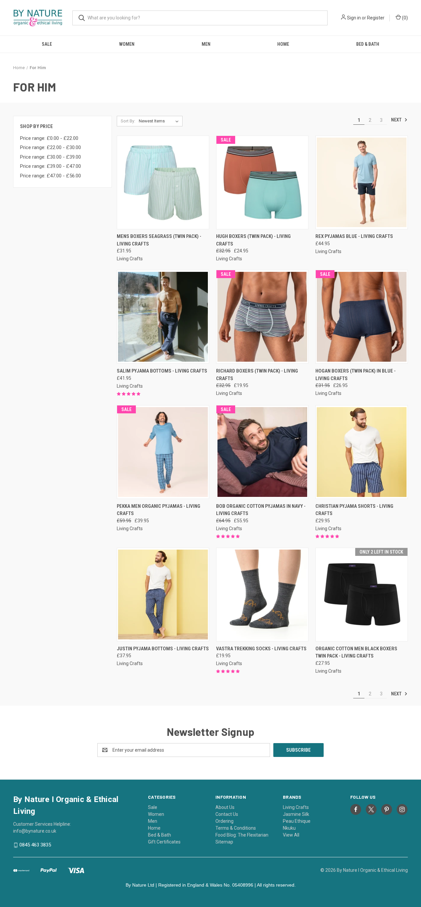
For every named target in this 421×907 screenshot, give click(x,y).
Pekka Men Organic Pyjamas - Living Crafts (158, 510)
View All (291, 835)
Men (206, 44)
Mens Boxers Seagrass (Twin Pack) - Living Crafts (159, 240)
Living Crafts (296, 807)
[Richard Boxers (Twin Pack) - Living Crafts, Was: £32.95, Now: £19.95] (262, 316)
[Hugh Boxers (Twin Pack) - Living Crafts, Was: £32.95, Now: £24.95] (262, 182)
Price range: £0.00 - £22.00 (49, 138)
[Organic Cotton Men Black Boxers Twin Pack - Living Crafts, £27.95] (362, 594)
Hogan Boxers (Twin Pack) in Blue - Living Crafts (355, 374)
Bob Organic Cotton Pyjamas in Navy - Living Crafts (261, 510)
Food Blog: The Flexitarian (241, 835)
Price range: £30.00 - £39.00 (50, 157)
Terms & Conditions (235, 828)
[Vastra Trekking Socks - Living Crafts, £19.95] (262, 594)
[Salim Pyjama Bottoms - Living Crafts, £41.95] (163, 316)
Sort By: (128, 120)
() (404, 17)
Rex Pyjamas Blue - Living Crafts (354, 236)
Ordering (224, 821)
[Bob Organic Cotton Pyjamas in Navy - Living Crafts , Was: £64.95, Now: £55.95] (262, 452)
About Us (225, 807)
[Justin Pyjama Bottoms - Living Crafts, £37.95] (163, 594)
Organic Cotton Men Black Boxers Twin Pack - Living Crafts (356, 652)
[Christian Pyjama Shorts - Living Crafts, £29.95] (362, 452)
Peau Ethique (296, 821)
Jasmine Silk (296, 814)
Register (375, 17)
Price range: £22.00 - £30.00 (50, 147)
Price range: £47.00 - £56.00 (50, 176)
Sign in (354, 17)
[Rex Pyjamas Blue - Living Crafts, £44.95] (362, 182)
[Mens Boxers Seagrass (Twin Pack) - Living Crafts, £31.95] (163, 182)
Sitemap (224, 841)
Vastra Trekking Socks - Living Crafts (261, 649)
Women (127, 44)
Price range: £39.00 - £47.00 (50, 166)
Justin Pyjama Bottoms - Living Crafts (163, 649)
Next (397, 119)
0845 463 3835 (35, 845)
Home (283, 44)
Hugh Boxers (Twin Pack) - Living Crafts (253, 240)
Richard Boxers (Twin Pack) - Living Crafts (257, 374)
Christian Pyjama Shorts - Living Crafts (354, 510)
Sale (47, 44)
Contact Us (226, 814)
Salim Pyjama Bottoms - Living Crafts (162, 371)
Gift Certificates (164, 841)
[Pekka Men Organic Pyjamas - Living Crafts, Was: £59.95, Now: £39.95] (163, 452)
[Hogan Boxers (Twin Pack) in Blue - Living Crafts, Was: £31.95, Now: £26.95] (362, 316)
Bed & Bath (367, 44)
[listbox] (160, 121)
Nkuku (289, 828)
